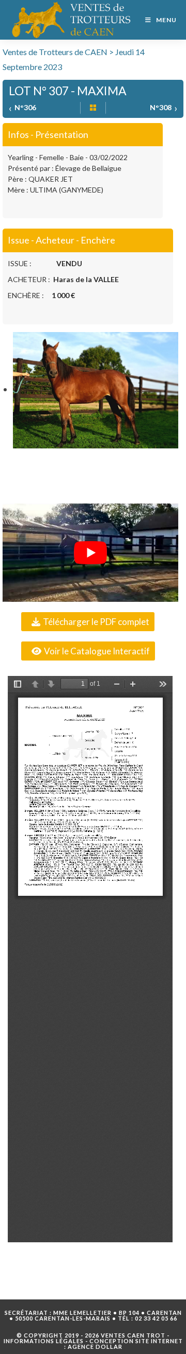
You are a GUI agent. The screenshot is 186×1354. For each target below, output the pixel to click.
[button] (87, 621)
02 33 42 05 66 (156, 1318)
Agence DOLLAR (95, 1346)
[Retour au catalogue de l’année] (93, 108)
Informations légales (44, 1341)
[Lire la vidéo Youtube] (90, 553)
